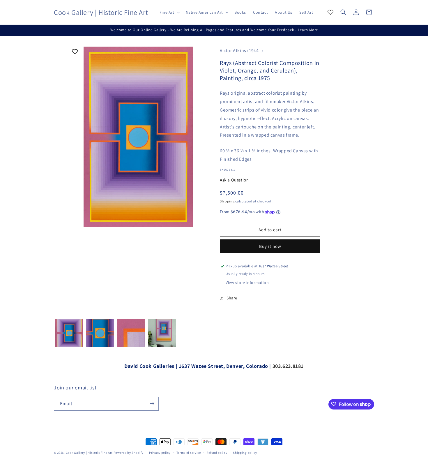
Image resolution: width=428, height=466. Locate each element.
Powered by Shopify (129, 453)
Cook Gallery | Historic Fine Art (89, 453)
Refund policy (216, 453)
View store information (247, 282)
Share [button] (232, 298)
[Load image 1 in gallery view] (69, 333)
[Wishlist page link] (330, 12)
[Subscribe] (152, 403)
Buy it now (270, 246)
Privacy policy (160, 453)
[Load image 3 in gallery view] (131, 333)
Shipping (227, 201)
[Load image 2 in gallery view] (100, 333)
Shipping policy (245, 453)
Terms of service (188, 453)
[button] (169, 12)
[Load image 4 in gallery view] (162, 333)
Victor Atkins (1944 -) (241, 50)
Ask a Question (234, 180)
